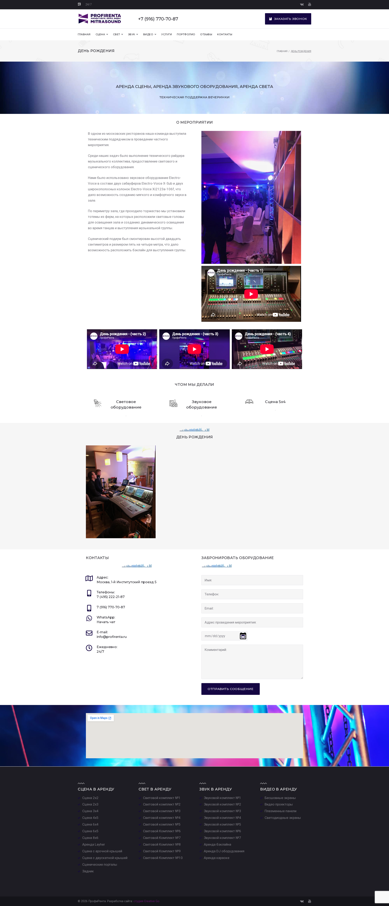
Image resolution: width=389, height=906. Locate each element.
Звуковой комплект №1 (222, 798)
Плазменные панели (280, 811)
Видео (148, 34)
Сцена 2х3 (90, 804)
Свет (116, 34)
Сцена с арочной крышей (102, 851)
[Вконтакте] (302, 4)
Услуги (166, 34)
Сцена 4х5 (90, 818)
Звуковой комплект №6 (222, 831)
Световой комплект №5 (162, 824)
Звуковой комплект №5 (222, 824)
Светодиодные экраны (283, 818)
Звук (131, 34)
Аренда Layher (93, 844)
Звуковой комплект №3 (222, 811)
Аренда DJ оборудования (224, 851)
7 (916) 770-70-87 (111, 607)
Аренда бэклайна (217, 844)
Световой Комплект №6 (162, 831)
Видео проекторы (279, 804)
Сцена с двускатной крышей (104, 858)
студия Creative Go (146, 901)
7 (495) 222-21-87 (111, 597)
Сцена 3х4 (90, 811)
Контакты (224, 34)
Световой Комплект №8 (162, 844)
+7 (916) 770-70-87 (158, 18)
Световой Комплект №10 (163, 858)
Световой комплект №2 (162, 804)
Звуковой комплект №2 (222, 804)
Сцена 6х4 (90, 824)
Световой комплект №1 (162, 798)
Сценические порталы (99, 864)
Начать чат (106, 622)
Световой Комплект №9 (162, 851)
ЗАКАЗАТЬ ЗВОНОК (290, 19)
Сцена (100, 34)
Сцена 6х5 (90, 831)
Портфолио (186, 34)
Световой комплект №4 (162, 818)
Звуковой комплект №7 (222, 838)
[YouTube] (309, 4)
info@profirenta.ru (112, 637)
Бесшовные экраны (280, 798)
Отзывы (206, 34)
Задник (88, 871)
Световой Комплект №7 (162, 838)
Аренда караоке (216, 858)
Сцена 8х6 (90, 838)
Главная (84, 34)
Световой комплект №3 (162, 811)
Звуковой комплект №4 (222, 818)
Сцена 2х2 (90, 798)
